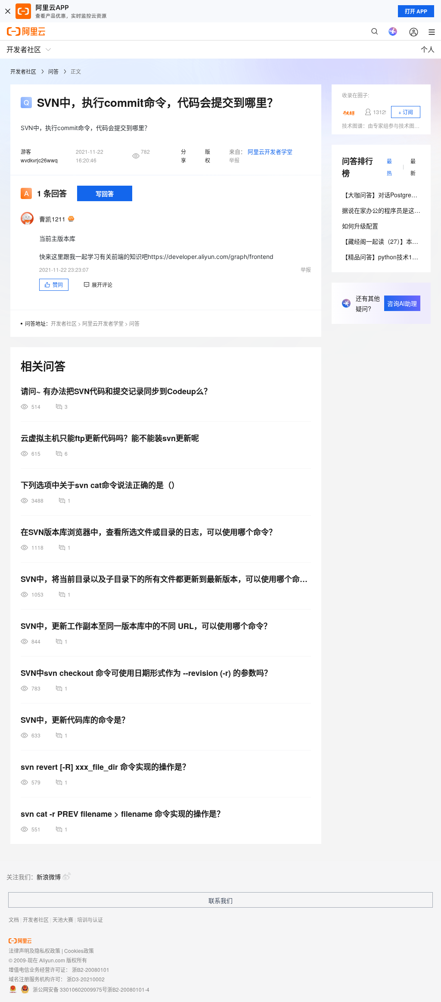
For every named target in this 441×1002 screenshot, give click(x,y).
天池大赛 (63, 919)
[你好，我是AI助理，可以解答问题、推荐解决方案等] (393, 31)
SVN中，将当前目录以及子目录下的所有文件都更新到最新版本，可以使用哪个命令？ (166, 579)
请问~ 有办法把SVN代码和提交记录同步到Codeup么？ (116, 391)
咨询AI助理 (402, 303)
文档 (14, 919)
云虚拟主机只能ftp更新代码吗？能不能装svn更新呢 (110, 438)
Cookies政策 (79, 950)
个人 (428, 49)
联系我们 (220, 900)
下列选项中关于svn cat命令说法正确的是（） (100, 485)
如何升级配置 (360, 225)
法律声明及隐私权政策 (34, 950)
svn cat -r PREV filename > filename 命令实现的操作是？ (122, 813)
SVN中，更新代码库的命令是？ (75, 719)
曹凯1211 (52, 219)
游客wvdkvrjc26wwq (39, 156)
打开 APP (416, 11)
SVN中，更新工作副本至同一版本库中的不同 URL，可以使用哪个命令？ (146, 626)
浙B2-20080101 (90, 969)
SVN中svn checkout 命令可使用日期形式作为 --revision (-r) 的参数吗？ (146, 672)
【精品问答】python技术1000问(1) (389, 256)
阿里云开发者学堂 (270, 151)
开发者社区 (23, 71)
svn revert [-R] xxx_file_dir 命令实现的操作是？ (105, 766)
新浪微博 (49, 876)
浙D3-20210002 (86, 979)
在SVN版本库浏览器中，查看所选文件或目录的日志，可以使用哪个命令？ (148, 532)
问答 (53, 71)
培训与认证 (90, 919)
